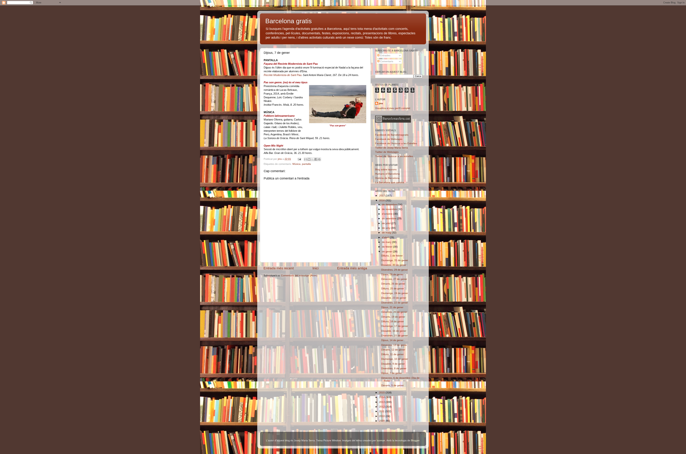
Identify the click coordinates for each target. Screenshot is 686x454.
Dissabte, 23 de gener (393, 298)
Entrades (384, 55)
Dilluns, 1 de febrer (392, 255)
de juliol (386, 223)
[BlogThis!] (309, 159)
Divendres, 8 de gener (393, 368)
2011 (382, 411)
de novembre (390, 209)
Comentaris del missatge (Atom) (299, 275)
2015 (382, 392)
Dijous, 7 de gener (391, 373)
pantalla (306, 164)
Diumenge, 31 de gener (394, 260)
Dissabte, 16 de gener (393, 331)
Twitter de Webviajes (387, 152)
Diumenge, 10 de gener (394, 359)
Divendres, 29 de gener (394, 269)
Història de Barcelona (387, 178)
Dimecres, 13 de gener (394, 345)
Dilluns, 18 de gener (392, 321)
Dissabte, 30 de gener (393, 265)
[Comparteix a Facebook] (316, 159)
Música (296, 164)
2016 (382, 200)
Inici (315, 268)
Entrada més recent (279, 268)
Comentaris (386, 61)
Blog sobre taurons (386, 169)
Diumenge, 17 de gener (394, 326)
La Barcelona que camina (389, 182)
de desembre (390, 204)
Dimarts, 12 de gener (393, 349)
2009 (382, 421)
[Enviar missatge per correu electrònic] (299, 159)
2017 (382, 195)
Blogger (415, 440)
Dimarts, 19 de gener (393, 316)
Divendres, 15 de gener (394, 335)
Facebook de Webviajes (388, 139)
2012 (382, 406)
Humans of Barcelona (387, 173)
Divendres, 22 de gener (394, 302)
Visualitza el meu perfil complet (392, 108)
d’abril (385, 237)
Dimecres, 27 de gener (394, 279)
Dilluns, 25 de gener (392, 288)
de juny (386, 228)
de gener (387, 251)
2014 (382, 397)
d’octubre (387, 214)
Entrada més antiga (352, 268)
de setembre (389, 218)
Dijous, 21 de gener (392, 307)
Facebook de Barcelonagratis (391, 135)
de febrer (387, 246)
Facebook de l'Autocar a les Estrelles (396, 143)
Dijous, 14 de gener (392, 340)
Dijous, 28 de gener (392, 274)
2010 (382, 416)
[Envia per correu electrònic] (305, 159)
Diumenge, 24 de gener (394, 293)
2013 (382, 402)
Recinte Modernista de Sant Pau (282, 75)
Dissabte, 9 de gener (393, 363)
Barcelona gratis (288, 21)
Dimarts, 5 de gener (392, 385)
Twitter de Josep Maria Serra (391, 147)
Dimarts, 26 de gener (393, 283)
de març (387, 242)
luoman (381, 440)
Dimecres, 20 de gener (394, 312)
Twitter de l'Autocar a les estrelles (394, 156)
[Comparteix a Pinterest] (319, 159)
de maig (387, 232)
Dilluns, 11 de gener (392, 354)
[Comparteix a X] (312, 159)
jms (381, 103)
